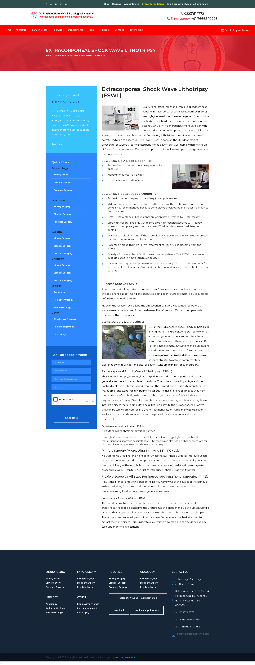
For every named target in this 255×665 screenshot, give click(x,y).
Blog (106, 4)
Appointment (131, 4)
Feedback (104, 30)
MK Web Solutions (125, 657)
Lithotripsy (60, 334)
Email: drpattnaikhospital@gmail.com (187, 4)
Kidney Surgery (62, 206)
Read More (57, 144)
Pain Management (64, 326)
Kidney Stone (61, 174)
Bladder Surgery (62, 214)
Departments (75, 30)
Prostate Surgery (63, 190)
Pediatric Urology (63, 300)
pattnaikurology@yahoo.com (193, 633)
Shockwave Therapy (65, 319)
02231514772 (194, 14)
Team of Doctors (40, 30)
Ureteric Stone (62, 182)
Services (59, 30)
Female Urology (62, 307)
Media (91, 30)
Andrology (59, 292)
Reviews (116, 4)
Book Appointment (237, 30)
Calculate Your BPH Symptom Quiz (138, 598)
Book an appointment (147, 610)
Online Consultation (153, 4)
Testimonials (135, 30)
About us (21, 30)
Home (8, 30)
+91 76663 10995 (204, 19)
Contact (119, 30)
